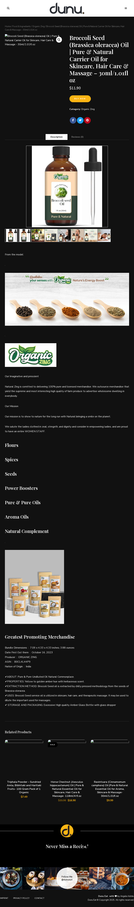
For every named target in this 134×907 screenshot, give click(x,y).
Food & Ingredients (21, 26)
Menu (126, 8)
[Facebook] (73, 120)
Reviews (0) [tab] (77, 137)
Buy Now (80, 98)
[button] (59, 40)
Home (8, 26)
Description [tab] (56, 137)
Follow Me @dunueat (67, 878)
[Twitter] (80, 120)
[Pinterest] (87, 120)
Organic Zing (38, 26)
